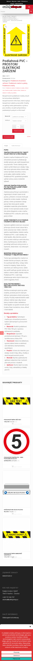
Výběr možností (18, 424)
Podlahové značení (10, 88)
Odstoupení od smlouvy (10, 618)
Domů (8, 16)
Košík (19, 1)
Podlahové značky (8, 86)
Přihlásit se (24, 1)
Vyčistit (28, 136)
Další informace (16, 145)
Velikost (7, 120)
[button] (30, 626)
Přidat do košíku (18, 131)
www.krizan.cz (7, 576)
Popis (6, 145)
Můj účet (14, 1)
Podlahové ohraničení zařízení (10, 19)
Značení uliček (16, 90)
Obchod (9, 1)
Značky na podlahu (11, 92)
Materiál (7, 116)
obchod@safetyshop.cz (10, 600)
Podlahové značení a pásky (9, 17)
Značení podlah (9, 90)
